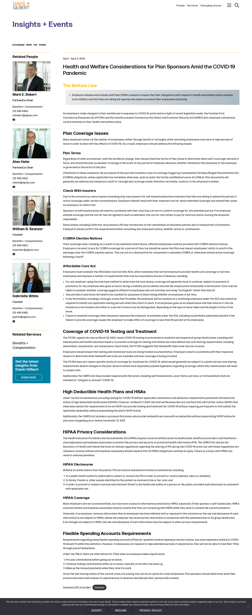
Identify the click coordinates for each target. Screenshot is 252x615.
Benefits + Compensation (28, 106)
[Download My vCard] (14, 120)
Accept (96, 610)
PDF (36, 45)
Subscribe (28, 377)
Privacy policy (151, 610)
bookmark (19, 45)
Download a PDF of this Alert (77, 587)
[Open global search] (237, 5)
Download (99, 587)
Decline (120, 610)
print (29, 45)
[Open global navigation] (229, 5)
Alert (66, 58)
